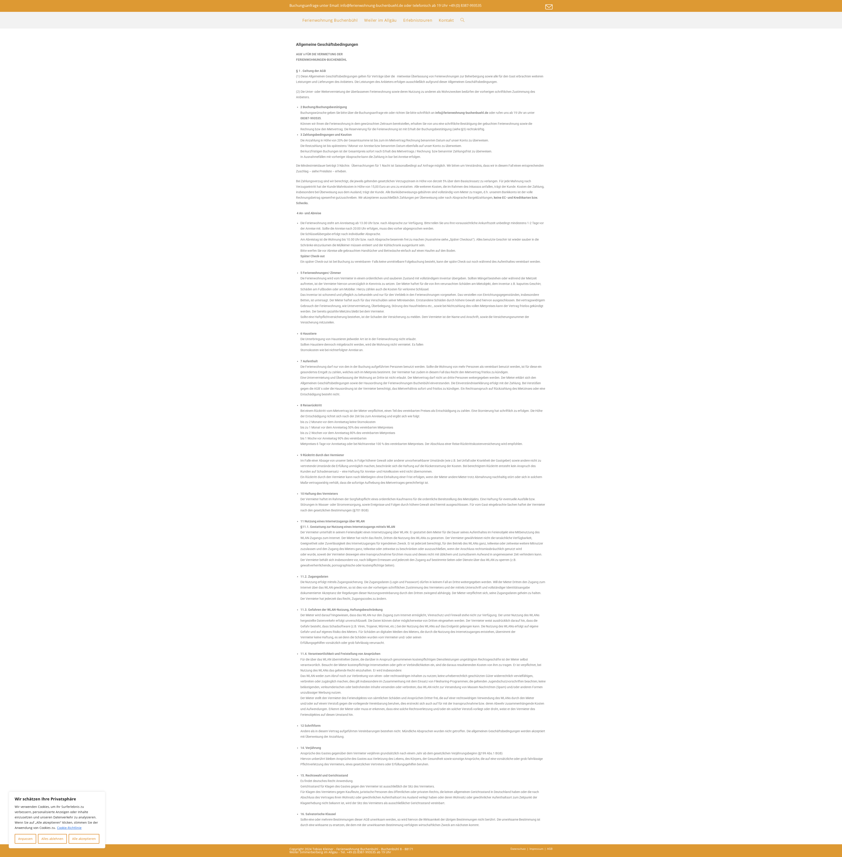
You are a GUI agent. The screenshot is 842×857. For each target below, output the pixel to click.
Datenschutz (518, 849)
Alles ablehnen (52, 839)
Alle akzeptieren (84, 839)
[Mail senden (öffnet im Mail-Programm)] (548, 7)
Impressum (536, 849)
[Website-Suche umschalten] (462, 20)
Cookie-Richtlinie (69, 828)
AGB (550, 849)
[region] (57, 820)
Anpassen (25, 839)
